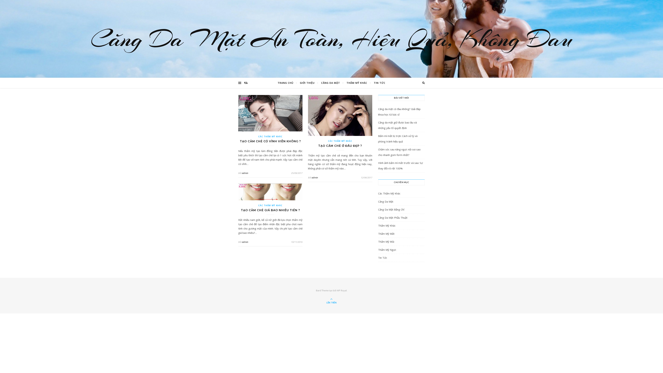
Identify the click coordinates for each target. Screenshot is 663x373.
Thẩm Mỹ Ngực (387, 249)
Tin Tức (379, 82)
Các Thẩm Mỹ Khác (270, 136)
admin (245, 173)
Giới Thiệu (307, 82)
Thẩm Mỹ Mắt (386, 233)
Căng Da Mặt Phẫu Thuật (392, 217)
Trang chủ (285, 82)
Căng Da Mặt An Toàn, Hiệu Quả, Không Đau (332, 39)
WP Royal (342, 290)
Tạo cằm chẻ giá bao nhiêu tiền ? (270, 210)
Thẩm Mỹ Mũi (386, 241)
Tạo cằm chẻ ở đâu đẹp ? (340, 145)
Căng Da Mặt (330, 82)
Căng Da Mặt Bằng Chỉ (391, 209)
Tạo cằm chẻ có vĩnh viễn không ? (270, 141)
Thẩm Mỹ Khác (357, 82)
